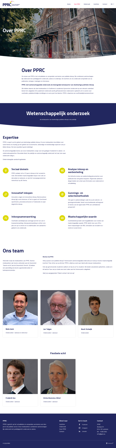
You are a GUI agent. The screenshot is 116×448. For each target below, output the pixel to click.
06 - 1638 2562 (102, 432)
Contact (105, 4)
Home (69, 4)
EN (111, 4)
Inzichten (96, 4)
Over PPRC (77, 4)
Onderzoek (87, 4)
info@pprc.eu (101, 434)
